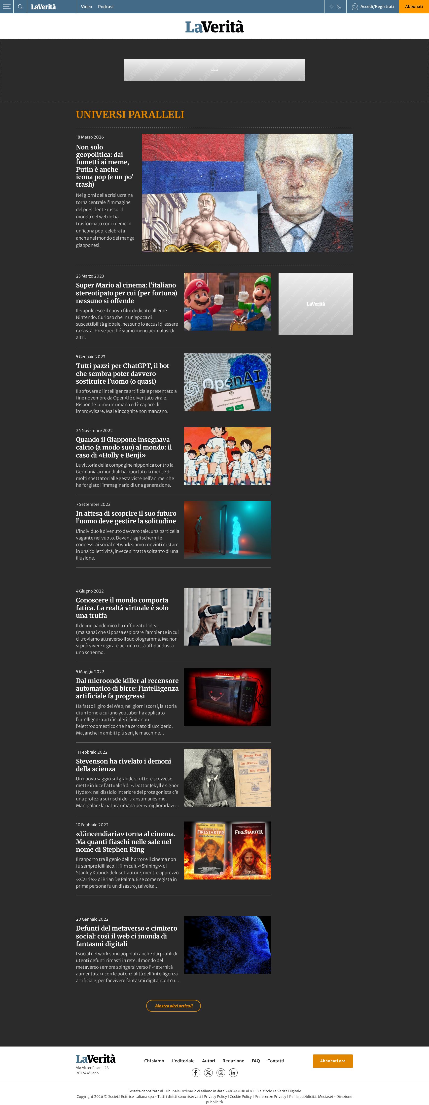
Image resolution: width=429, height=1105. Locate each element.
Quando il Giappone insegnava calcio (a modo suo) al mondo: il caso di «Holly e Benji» (124, 447)
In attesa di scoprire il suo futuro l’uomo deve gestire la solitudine (126, 517)
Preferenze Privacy (270, 1096)
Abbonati (414, 6)
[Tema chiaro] (331, 6)
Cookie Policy (241, 1096)
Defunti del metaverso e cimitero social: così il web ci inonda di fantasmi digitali (126, 936)
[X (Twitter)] (208, 1072)
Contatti (275, 1061)
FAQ (256, 1061)
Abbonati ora (333, 1061)
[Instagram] (220, 1072)
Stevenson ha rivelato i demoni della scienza (123, 765)
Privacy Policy (215, 1096)
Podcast (106, 6)
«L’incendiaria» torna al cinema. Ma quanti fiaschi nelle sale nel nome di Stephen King (126, 841)
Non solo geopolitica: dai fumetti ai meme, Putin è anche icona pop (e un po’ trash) (104, 165)
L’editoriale (183, 1061)
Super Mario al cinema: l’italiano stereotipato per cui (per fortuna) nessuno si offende (126, 293)
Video (86, 6)
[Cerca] (20, 7)
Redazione (233, 1061)
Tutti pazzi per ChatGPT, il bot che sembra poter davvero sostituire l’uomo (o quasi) (122, 373)
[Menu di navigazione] (7, 7)
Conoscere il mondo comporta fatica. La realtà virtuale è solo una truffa (122, 608)
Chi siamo (154, 1061)
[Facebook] (196, 1072)
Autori (208, 1061)
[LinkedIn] (233, 1072)
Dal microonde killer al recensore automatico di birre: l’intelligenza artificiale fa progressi (127, 688)
